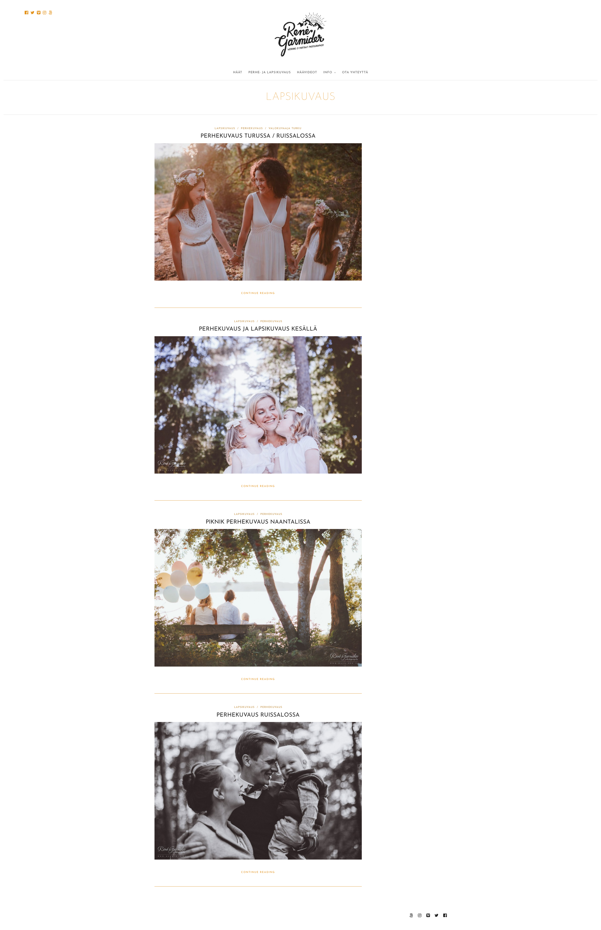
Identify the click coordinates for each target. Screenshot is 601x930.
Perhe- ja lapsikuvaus (269, 72)
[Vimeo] (38, 13)
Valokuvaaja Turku (285, 128)
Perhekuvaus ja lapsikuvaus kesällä (258, 329)
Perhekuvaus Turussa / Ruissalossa (258, 136)
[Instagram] (44, 13)
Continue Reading (258, 293)
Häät (237, 72)
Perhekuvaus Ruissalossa (258, 715)
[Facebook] (26, 13)
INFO (327, 72)
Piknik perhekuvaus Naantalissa (258, 522)
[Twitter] (33, 13)
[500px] (50, 13)
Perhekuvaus (252, 128)
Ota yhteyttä (355, 72)
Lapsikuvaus (225, 128)
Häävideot (307, 72)
